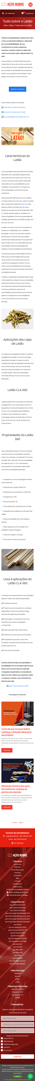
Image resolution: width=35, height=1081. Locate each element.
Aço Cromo (17, 924)
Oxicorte (17, 867)
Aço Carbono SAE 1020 (17, 908)
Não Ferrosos (8, 1041)
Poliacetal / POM (17, 992)
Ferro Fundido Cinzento (17, 961)
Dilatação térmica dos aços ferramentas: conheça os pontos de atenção (15, 788)
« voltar (14, 822)
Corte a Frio (8, 1050)
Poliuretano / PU (17, 995)
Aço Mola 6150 (17, 952)
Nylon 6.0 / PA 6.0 (18, 989)
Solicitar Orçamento (17, 89)
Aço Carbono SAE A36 (17, 910)
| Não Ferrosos (17, 970)
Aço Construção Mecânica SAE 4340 (17, 916)
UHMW (17, 998)
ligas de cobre (14, 463)
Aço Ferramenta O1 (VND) (17, 941)
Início (5, 25)
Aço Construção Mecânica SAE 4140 (17, 913)
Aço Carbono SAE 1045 (17, 905)
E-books (18, 881)
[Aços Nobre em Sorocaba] (17, 5)
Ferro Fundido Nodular (17, 964)
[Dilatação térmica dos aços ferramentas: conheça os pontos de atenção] (17, 770)
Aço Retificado (17, 958)
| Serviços (17, 861)
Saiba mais (7, 750)
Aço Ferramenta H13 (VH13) (17, 938)
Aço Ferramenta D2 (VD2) (17, 927)
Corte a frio (17, 864)
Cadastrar (17, 1057)
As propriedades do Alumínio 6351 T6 (16, 117)
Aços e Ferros (8, 1038)
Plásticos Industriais (11, 1044)
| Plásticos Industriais (18, 986)
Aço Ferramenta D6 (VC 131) (17, 930)
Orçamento (29, 13)
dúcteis (24, 204)
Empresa (17, 873)
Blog (11, 25)
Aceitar (17, 1076)
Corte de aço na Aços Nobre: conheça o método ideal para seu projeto (16, 731)
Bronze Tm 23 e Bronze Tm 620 (14, 112)
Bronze (17, 976)
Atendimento (17, 884)
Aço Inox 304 (17, 944)
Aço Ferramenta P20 (17, 933)
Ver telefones (10, 13)
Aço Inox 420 (17, 947)
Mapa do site (17, 887)
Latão (17, 982)
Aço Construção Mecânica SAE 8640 (17, 922)
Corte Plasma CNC (17, 870)
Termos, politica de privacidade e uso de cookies (17, 1079)
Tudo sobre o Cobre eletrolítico (14, 107)
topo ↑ (21, 822)
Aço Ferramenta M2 (17, 936)
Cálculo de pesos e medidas (18, 895)
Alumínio (17, 973)
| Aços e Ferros (17, 901)
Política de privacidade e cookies (17, 889)
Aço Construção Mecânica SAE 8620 (17, 919)
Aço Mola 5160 (17, 950)
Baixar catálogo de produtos (18, 892)
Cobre (17, 979)
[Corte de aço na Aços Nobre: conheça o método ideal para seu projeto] (17, 713)
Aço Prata (17, 955)
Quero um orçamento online (18, 686)
